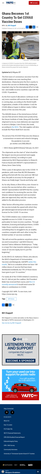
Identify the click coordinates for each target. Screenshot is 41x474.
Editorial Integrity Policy (11, 441)
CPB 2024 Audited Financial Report (14, 437)
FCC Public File (8, 429)
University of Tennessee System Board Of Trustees (19, 453)
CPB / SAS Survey (9, 445)
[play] (3, 472)
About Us (6, 421)
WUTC (9, 417)
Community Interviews (10, 449)
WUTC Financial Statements (12, 433)
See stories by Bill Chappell (11, 323)
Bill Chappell (12, 25)
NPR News (11, 299)
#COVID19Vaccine (22, 136)
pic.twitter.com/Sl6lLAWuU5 (20, 144)
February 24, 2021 (32, 148)
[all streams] (38, 471)
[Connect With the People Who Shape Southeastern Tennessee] (20, 349)
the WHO (15, 127)
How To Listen (8, 425)
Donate (35, 3)
